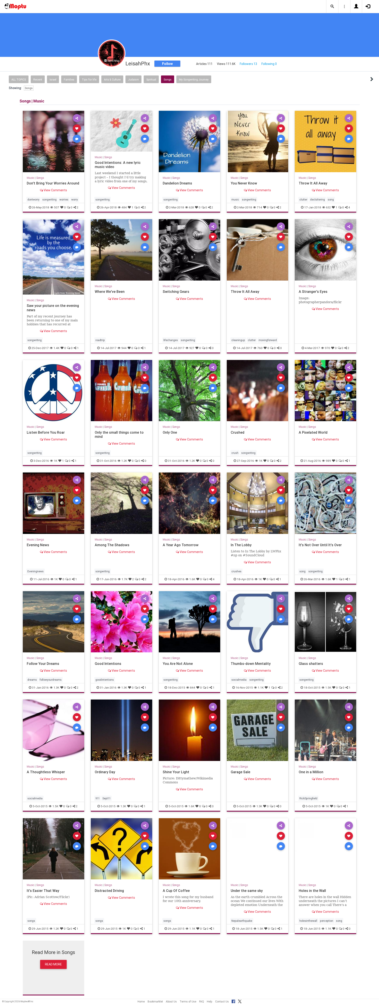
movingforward (268, 340)
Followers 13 (248, 64)
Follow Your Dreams (43, 663)
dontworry (33, 199)
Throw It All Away (313, 183)
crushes (236, 571)
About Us (171, 1001)
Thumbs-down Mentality (251, 663)
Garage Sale (240, 772)
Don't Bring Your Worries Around (53, 183)
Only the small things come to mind (119, 434)
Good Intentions (108, 663)
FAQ (201, 1001)
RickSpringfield (308, 798)
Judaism (133, 79)
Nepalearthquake (241, 920)
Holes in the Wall (312, 890)
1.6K (192, 579)
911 (97, 798)
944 (124, 348)
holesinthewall (308, 920)
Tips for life (89, 79)
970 (327, 348)
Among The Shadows (112, 545)
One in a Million (311, 772)
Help (209, 1001)
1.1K (261, 687)
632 (328, 207)
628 (191, 207)
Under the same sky (247, 890)
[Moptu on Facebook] (233, 1000)
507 (56, 207)
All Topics (18, 79)
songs (31, 920)
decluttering (317, 199)
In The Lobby (241, 545)
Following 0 (269, 64)
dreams (32, 679)
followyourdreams (51, 679)
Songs (168, 79)
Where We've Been (110, 291)
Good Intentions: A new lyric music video (118, 164)
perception (326, 920)
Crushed (237, 432)
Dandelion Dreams (177, 183)
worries (63, 199)
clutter (303, 199)
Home (141, 1001)
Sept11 (106, 798)
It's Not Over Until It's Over (320, 545)
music (235, 199)
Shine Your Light (176, 772)
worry (74, 199)
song (331, 199)
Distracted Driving (109, 890)
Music (30, 178)
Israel (53, 79)
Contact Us (222, 1001)
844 (192, 687)
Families (69, 79)
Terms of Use (188, 1001)
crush (234, 452)
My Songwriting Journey (194, 79)
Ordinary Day (105, 772)
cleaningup (238, 340)
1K (55, 460)
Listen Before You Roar (46, 432)
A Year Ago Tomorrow (180, 545)
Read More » (53, 141)
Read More (53, 964)
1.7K (124, 579)
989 (328, 460)
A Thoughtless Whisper (46, 772)
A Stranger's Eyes (313, 291)
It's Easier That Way (43, 890)
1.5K (328, 687)
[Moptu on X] (239, 1000)
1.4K (56, 348)
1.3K (56, 687)
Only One (170, 432)
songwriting (49, 199)
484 (124, 207)
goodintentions (104, 679)
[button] (332, 7)
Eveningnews (35, 571)
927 (191, 348)
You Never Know (244, 183)
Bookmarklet (155, 1001)
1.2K (124, 460)
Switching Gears (176, 291)
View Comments (55, 190)
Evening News (38, 545)
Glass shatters (311, 663)
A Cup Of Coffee (176, 890)
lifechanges (170, 340)
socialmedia (239, 679)
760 (260, 348)
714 (259, 207)
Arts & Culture (112, 79)
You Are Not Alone (178, 663)
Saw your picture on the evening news (53, 307)
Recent (37, 79)
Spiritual (151, 79)
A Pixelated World (313, 432)
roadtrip (100, 340)
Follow (167, 63)
